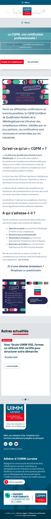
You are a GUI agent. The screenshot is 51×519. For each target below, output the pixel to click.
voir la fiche (23, 259)
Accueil (10, 44)
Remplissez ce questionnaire (25, 270)
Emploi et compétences (12, 61)
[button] (23, 399)
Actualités (18, 44)
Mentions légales (21, 513)
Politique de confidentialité (36, 513)
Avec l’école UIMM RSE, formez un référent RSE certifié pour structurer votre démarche (24, 348)
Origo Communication (29, 515)
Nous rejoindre (16, 482)
